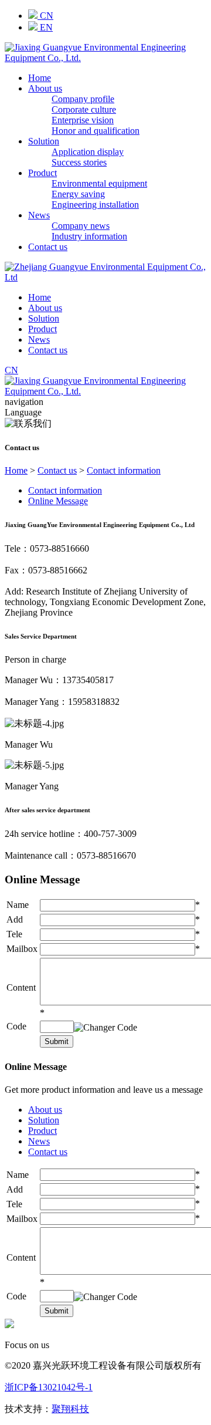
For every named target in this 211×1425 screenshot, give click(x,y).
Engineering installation (95, 205)
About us (45, 88)
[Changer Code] (105, 1027)
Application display (88, 152)
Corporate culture (84, 109)
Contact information (124, 470)
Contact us (47, 247)
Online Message (58, 501)
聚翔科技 (70, 1409)
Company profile (83, 99)
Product (42, 173)
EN (45, 27)
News (39, 215)
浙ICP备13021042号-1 (49, 1387)
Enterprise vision (83, 120)
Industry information (89, 236)
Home (39, 78)
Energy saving (78, 194)
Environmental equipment (99, 183)
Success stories (79, 162)
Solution (43, 141)
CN (45, 16)
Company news (81, 226)
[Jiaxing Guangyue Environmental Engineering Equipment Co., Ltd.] (105, 58)
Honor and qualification (95, 131)
